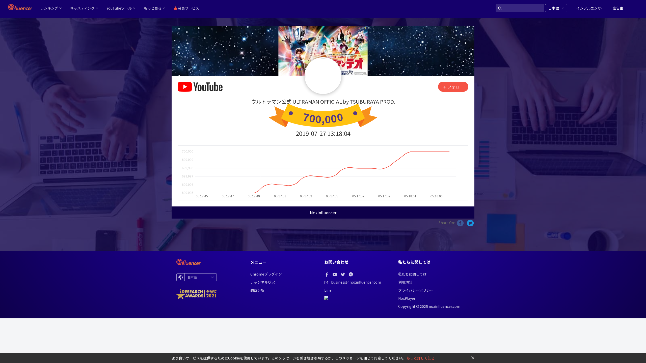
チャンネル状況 (262, 282)
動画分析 (257, 290)
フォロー (455, 87)
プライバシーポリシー (416, 290)
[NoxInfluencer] (20, 7)
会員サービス (188, 8)
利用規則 (405, 282)
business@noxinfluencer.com (356, 282)
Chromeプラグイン (266, 274)
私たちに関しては (412, 274)
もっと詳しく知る (421, 357)
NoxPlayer (406, 298)
